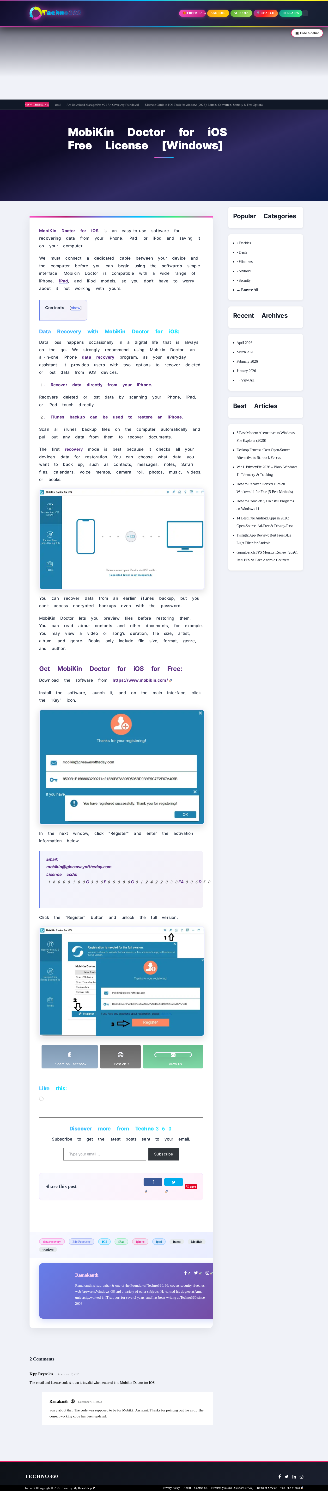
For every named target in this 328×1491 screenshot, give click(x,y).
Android (218, 13)
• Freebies (244, 243)
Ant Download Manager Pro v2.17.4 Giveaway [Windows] (67, 104)
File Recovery (82, 1241)
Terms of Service (267, 1488)
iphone (140, 1241)
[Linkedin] (294, 1476)
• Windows (245, 262)
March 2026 (245, 352)
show (76, 308)
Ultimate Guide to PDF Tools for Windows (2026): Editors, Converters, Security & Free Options (168, 104)
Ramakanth (86, 1275)
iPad (121, 1241)
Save (193, 1186)
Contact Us (200, 1488)
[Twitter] (287, 1476)
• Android (244, 271)
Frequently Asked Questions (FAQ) (232, 1488)
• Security (244, 280)
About (187, 1488)
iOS (104, 1241)
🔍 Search (265, 13)
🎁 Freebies (192, 13)
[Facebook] (279, 1476)
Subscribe (163, 1154)
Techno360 (41, 1476)
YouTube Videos (290, 1488)
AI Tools (241, 13)
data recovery (52, 1241)
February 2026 (247, 361)
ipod (159, 1241)
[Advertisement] (164, 63)
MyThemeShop (82, 1488)
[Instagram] (301, 1476)
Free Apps (291, 13)
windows (48, 1249)
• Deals (242, 252)
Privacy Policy (171, 1488)
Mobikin (196, 1241)
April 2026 (244, 343)
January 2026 (246, 371)
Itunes (177, 1241)
